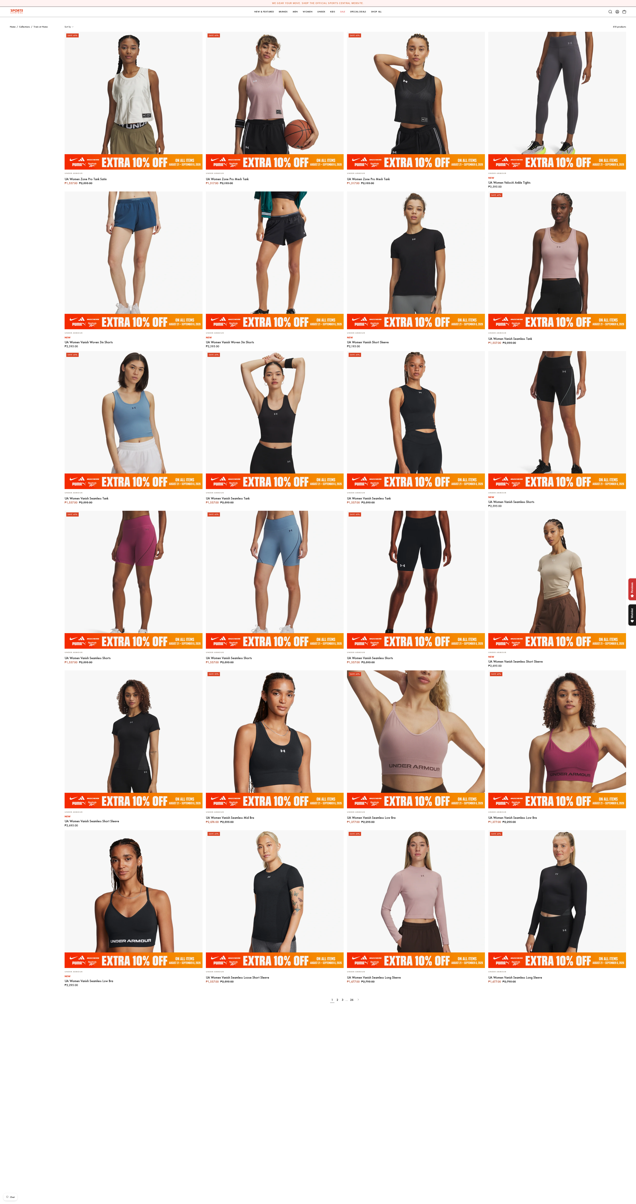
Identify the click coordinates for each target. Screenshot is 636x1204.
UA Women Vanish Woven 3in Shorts (89, 342)
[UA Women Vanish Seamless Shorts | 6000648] (557, 420)
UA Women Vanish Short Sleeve (368, 342)
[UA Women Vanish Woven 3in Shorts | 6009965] (134, 260)
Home (13, 26)
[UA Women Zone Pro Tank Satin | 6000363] (134, 101)
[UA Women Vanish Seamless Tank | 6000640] (557, 260)
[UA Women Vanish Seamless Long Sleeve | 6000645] (416, 899)
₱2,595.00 (495, 506)
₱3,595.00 (495, 186)
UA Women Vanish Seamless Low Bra (371, 817)
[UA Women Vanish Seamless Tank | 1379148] (416, 420)
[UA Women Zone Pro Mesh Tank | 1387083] (275, 101)
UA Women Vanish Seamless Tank (510, 338)
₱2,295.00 (71, 985)
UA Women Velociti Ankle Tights (509, 182)
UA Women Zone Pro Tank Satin (86, 179)
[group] (318, 3)
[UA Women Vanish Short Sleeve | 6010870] (416, 260)
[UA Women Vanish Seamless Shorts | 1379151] (416, 580)
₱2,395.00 (71, 346)
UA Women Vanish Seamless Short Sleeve (515, 661)
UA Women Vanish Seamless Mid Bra (230, 817)
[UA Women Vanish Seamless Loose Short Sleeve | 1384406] (275, 899)
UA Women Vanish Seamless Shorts (511, 501)
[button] (264, 12)
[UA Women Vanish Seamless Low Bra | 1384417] (416, 739)
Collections (24, 26)
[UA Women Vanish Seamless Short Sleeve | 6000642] (557, 580)
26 (351, 999)
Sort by (68, 26)
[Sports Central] (17, 11)
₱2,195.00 (353, 346)
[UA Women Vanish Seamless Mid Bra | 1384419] (275, 739)
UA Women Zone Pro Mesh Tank (227, 179)
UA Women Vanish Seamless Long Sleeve (374, 977)
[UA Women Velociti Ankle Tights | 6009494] (557, 101)
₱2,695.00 (495, 666)
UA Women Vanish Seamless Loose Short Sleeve (237, 977)
